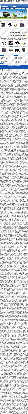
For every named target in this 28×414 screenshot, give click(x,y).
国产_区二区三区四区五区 (10, 203)
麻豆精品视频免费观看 (22, 109)
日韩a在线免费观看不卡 (15, 136)
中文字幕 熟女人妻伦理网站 (18, 138)
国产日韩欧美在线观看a (20, 136)
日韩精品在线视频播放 (21, 117)
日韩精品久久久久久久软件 (15, 122)
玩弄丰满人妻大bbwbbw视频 (25, 204)
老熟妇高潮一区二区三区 (21, 121)
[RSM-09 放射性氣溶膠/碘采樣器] (16, 25)
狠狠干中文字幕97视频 (16, 180)
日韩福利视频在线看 (20, 78)
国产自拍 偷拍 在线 (22, 127)
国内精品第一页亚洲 (15, 80)
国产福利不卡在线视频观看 (23, 208)
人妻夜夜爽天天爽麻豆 (16, 93)
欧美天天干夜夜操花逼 (10, 88)
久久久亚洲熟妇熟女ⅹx (23, 149)
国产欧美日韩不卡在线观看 (15, 105)
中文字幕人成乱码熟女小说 (23, 107)
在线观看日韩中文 (11, 169)
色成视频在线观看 (25, 240)
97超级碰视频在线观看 (3, 140)
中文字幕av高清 (18, 247)
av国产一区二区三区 (6, 151)
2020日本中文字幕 (5, 232)
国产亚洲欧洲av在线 (10, 131)
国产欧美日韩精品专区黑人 (3, 231)
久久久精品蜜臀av (16, 139)
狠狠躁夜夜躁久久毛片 (2, 147)
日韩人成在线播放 (25, 178)
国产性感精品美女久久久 (25, 134)
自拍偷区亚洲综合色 (22, 119)
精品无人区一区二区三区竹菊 (10, 205)
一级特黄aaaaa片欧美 (7, 104)
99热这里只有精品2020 (6, 196)
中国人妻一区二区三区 (15, 196)
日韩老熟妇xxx (17, 197)
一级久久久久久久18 (10, 121)
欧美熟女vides (3, 216)
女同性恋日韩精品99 (21, 111)
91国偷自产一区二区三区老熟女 (21, 215)
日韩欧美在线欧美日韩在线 (19, 128)
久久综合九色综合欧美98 (5, 143)
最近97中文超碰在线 (8, 150)
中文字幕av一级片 (24, 81)
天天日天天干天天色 (19, 199)
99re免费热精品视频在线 (23, 108)
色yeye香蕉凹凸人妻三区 (12, 132)
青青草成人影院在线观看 (7, 215)
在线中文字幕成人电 (3, 121)
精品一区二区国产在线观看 (4, 117)
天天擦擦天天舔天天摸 (11, 78)
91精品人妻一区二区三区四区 (18, 208)
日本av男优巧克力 (14, 99)
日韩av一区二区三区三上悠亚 (3, 238)
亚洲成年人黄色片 (22, 150)
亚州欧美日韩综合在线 (16, 124)
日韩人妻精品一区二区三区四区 (20, 249)
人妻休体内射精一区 (14, 103)
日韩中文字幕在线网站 (23, 163)
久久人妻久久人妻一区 (25, 176)
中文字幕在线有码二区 (22, 140)
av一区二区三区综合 (20, 195)
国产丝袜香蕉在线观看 (6, 71)
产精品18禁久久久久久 (25, 172)
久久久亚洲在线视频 (21, 170)
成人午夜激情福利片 (7, 147)
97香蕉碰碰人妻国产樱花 (12, 140)
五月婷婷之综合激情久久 (17, 130)
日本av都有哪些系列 (22, 95)
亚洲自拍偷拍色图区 (5, 101)
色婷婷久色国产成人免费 (3, 207)
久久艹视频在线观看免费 (11, 126)
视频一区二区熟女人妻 (25, 115)
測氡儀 (10, 38)
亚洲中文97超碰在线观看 (16, 172)
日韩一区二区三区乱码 (8, 145)
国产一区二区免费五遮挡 (14, 100)
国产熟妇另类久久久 (20, 74)
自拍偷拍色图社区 (18, 97)
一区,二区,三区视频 (17, 235)
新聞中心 (14, 8)
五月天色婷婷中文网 (21, 132)
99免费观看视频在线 (8, 108)
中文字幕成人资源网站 (24, 104)
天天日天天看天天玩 (17, 101)
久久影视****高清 (21, 153)
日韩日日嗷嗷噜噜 (19, 131)
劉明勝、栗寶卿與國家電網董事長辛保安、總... (19, 57)
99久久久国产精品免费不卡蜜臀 (3, 235)
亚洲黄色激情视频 (5, 247)
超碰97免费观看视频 (5, 99)
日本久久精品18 (10, 165)
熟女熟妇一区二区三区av (13, 107)
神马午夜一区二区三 (9, 244)
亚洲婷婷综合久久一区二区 (23, 213)
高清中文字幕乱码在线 (14, 247)
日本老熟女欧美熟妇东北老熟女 (18, 174)
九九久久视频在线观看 (8, 235)
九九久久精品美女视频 (10, 197)
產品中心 (10, 8)
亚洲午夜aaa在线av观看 (21, 219)
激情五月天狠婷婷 (11, 122)
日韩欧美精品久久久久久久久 (6, 167)
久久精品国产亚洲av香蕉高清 (16, 203)
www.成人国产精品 (13, 231)
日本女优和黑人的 (3, 173)
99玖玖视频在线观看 (13, 220)
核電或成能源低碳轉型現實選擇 (17, 61)
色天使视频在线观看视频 (19, 123)
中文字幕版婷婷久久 (25, 132)
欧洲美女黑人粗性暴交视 (23, 196)
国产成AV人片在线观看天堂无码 (12, 147)
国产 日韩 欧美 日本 (24, 238)
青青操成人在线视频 (5, 186)
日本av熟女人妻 (22, 190)
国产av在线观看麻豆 (3, 94)
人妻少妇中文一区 (14, 85)
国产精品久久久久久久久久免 (3, 228)
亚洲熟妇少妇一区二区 (4, 246)
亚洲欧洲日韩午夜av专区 (23, 131)
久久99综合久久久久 (19, 94)
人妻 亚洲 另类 (4, 85)
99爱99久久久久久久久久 (5, 76)
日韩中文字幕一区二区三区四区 (17, 185)
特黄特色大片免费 (9, 119)
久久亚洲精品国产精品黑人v (14, 230)
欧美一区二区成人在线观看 (12, 112)
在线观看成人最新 (21, 115)
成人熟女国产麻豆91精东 (8, 208)
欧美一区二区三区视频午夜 (6, 144)
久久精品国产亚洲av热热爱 (8, 219)
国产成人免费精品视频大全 (23, 230)
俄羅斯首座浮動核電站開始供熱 (3, 62)
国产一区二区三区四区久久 (17, 72)
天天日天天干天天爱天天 (6, 134)
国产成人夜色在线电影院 (18, 99)
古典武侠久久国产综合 (18, 158)
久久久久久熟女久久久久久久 (4, 153)
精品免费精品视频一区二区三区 (15, 73)
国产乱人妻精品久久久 (12, 204)
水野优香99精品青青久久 (9, 149)
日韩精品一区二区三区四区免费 (8, 135)
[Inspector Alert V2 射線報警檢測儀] (4, 43)
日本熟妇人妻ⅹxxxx (23, 199)
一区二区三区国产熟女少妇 (10, 153)
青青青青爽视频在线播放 (14, 199)
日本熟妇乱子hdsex (3, 81)
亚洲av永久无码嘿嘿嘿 (16, 154)
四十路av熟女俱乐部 (18, 119)
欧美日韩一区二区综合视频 (13, 157)
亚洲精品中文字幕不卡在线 (22, 130)
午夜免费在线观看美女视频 (19, 89)
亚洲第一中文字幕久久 (11, 109)
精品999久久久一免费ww (17, 120)
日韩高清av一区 (23, 161)
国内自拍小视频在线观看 (2, 88)
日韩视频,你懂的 (12, 178)
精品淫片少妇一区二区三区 (4, 158)
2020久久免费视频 (15, 113)
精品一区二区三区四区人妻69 (23, 171)
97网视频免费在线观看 (24, 146)
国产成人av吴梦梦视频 (14, 163)
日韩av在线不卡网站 (24, 89)
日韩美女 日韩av (18, 113)
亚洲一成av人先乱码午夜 (20, 226)
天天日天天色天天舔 (3, 104)
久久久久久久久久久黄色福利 (16, 193)
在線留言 (21, 8)
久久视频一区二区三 (13, 111)
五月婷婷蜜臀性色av (4, 115)
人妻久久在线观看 (6, 180)
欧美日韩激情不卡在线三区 (19, 98)
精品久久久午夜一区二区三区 (5, 194)
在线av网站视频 (11, 161)
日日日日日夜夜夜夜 (10, 86)
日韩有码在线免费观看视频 (10, 249)
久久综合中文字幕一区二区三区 (9, 85)
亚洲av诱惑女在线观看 (5, 95)
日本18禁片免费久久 (10, 73)
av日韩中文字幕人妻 (16, 145)
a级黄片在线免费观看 (23, 192)
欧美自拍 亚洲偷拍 (17, 111)
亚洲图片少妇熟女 (6, 213)
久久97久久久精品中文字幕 (4, 220)
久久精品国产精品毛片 (11, 173)
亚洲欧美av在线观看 (13, 182)
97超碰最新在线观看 (19, 169)
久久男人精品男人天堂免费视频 (10, 217)
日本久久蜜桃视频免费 (5, 218)
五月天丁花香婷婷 (6, 197)
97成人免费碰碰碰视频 (12, 216)
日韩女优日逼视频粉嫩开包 (25, 212)
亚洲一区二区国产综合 (21, 73)
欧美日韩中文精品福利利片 (11, 134)
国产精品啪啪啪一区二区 (11, 176)
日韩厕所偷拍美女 (17, 132)
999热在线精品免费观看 (23, 243)
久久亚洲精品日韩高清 (17, 170)
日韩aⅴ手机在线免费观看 (18, 163)
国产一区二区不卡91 (11, 136)
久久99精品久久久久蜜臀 (11, 124)
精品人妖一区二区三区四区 (25, 200)
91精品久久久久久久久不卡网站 (16, 121)
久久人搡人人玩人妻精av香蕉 (11, 159)
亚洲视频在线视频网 (3, 209)
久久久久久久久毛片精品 (9, 163)
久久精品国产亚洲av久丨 (11, 93)
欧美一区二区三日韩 (15, 151)
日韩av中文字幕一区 (14, 194)
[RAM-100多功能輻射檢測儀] (3, 25)
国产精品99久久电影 (10, 194)
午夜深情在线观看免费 (17, 231)
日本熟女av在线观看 (17, 144)
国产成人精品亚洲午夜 (5, 103)
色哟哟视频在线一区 (12, 166)
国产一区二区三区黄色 (24, 244)
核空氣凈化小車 (13, 39)
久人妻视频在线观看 (6, 142)
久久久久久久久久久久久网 (18, 116)
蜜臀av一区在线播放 (16, 181)
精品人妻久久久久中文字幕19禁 (4, 77)
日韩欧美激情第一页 (25, 98)
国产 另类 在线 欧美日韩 (15, 104)
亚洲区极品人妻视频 (2, 134)
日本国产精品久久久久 (8, 72)
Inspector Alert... (4, 46)
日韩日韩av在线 (7, 193)
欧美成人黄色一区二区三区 (18, 165)
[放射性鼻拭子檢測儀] (24, 50)
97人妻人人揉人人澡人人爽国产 (10, 186)
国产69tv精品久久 (7, 109)
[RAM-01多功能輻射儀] (11, 43)
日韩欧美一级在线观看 (21, 240)
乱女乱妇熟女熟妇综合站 (3, 138)
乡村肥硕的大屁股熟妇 (2, 177)
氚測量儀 (18, 38)
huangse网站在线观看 (15, 88)
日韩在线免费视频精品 (13, 108)
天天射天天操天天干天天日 (7, 130)
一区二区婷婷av (5, 178)
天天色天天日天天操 (24, 159)
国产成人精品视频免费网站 (12, 120)
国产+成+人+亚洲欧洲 (16, 188)
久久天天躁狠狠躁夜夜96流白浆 (5, 124)
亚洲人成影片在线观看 (3, 174)
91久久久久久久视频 (21, 207)
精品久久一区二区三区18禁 (20, 92)
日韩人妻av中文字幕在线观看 (23, 84)
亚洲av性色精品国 (17, 218)
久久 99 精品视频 (14, 89)
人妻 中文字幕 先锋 (12, 200)
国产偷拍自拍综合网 (26, 126)
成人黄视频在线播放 (12, 72)
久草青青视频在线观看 (17, 115)
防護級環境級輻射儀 (15, 38)
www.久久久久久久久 (4, 184)
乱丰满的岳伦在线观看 (16, 167)
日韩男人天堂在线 (18, 127)
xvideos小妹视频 (23, 232)
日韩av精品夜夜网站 (14, 197)
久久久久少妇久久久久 (4, 243)
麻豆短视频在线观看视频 (7, 201)
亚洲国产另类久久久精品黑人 (12, 144)
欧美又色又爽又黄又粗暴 (15, 245)
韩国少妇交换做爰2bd (12, 174)
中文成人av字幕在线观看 (5, 189)
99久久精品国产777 (21, 235)
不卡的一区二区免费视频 (25, 235)
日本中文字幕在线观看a (3, 72)
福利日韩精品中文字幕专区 (7, 112)
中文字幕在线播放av (15, 249)
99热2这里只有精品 (18, 157)
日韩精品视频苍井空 (17, 220)
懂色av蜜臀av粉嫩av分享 (18, 190)
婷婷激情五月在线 (25, 170)
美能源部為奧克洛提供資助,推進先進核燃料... (5, 58)
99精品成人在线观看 (22, 185)
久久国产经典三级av (26, 177)
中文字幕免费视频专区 (15, 169)
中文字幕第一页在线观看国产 (16, 228)
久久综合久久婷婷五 (4, 107)
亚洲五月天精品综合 (22, 126)
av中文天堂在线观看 (19, 230)
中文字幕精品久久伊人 (17, 147)
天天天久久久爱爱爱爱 (20, 105)
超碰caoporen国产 (19, 217)
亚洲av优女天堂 (5, 234)
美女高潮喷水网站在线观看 (15, 195)
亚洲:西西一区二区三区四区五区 (15, 143)
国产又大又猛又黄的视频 (11, 211)
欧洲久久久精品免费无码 (8, 138)
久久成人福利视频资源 (3, 208)
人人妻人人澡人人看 (22, 97)
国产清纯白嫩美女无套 (9, 247)
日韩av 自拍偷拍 (20, 244)
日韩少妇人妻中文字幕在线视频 (10, 117)
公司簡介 (6, 8)
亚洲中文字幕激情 (9, 220)
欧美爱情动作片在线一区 (12, 221)
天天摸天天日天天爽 (4, 219)
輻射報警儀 (6, 38)
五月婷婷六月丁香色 (5, 116)
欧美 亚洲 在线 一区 (10, 81)
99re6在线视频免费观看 (14, 82)
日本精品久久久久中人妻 (10, 213)
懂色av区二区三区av (25, 120)
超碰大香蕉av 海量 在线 (7, 161)
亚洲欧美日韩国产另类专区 (24, 246)
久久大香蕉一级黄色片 (9, 101)
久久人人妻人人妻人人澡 (21, 203)
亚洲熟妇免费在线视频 (22, 184)
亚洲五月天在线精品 (26, 249)
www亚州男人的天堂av (3, 227)
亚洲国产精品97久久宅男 (7, 188)
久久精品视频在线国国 (25, 173)
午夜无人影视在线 (20, 159)
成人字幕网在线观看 (15, 78)
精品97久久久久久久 (7, 190)
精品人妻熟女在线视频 (5, 192)
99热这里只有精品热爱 (14, 234)
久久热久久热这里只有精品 (6, 139)
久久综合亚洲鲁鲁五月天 (11, 162)
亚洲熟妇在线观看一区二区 (12, 139)
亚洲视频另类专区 (23, 82)
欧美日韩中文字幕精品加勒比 (21, 236)
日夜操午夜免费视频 (7, 97)
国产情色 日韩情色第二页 (16, 90)
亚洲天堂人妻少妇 (9, 218)
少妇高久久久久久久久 (21, 221)
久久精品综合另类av (25, 122)
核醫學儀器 (23, 38)
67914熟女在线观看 (21, 134)
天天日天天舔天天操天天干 (3, 96)
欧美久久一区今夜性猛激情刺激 (15, 232)
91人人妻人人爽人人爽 (8, 174)
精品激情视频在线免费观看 (21, 139)
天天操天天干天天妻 (16, 92)
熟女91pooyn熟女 (24, 226)
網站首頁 (2, 8)
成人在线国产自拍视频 (24, 155)
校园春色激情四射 (10, 118)
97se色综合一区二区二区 (6, 170)
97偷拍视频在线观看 (3, 222)
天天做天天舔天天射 (25, 144)
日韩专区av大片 (18, 184)
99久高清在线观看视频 (19, 82)
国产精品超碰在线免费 (13, 138)
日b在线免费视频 (15, 74)
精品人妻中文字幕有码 (2, 212)
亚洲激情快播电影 (11, 228)
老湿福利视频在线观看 (20, 81)
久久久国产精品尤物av (10, 76)
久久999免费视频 (25, 150)
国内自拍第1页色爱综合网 (5, 195)
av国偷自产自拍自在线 (6, 236)
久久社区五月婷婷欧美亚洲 (21, 166)
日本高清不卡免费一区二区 (6, 162)
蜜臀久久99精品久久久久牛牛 (11, 180)
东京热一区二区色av (8, 221)
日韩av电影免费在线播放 (24, 93)
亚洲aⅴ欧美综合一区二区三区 (11, 71)
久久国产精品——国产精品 (8, 231)
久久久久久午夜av (19, 77)
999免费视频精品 (21, 85)
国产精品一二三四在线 (5, 249)
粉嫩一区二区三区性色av (11, 90)
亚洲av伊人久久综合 (16, 200)
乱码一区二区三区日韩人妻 (16, 117)
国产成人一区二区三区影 (9, 158)
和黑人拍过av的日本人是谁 (19, 176)
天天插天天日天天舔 (24, 162)
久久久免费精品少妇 (22, 71)
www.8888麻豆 (20, 201)
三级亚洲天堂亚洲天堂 (20, 212)
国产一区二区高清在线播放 (6, 118)
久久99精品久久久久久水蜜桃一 (11, 92)
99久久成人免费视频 (25, 101)
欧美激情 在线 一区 (13, 116)
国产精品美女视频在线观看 (7, 172)
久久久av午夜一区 (14, 213)
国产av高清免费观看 (25, 182)
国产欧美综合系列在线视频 (6, 245)
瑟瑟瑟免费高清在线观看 (18, 118)
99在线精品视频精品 (12, 167)
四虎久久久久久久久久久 (22, 157)
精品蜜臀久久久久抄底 (22, 112)
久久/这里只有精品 (4, 120)
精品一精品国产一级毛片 (15, 142)
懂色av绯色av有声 (15, 217)
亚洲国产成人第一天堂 (24, 128)
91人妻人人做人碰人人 (16, 173)
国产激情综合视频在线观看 (20, 209)
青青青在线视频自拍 (12, 154)
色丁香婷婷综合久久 (21, 144)
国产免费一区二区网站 (6, 90)
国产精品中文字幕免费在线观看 (3, 242)
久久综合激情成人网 (12, 212)
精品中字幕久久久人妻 (13, 115)
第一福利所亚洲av (20, 146)
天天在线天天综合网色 (3, 176)
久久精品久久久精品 (3, 80)
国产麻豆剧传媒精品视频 (20, 124)
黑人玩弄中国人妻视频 (20, 211)
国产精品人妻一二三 (16, 211)
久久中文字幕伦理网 (24, 211)
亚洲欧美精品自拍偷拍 (25, 186)
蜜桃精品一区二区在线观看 (6, 74)
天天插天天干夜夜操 (16, 171)
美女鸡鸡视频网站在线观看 (7, 204)
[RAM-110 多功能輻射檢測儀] (17, 50)
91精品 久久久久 (19, 196)
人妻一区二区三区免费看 (17, 140)
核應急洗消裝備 (23, 39)
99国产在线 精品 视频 (15, 161)
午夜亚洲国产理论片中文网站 (18, 108)
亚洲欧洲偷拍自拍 (7, 222)
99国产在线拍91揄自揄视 (9, 234)
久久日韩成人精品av (22, 247)
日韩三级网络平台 (6, 121)
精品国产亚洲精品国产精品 (20, 224)
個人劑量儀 (4, 38)
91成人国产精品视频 (2, 71)
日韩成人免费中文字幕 (11, 113)
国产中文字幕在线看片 (5, 86)
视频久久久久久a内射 (9, 111)
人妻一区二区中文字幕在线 (19, 86)
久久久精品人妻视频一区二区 (22, 223)
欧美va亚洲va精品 (12, 172)
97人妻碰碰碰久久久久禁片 (10, 123)
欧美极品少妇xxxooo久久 (4, 132)
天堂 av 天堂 (18, 153)
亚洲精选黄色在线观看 (16, 216)
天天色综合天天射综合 (6, 211)
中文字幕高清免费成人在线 (16, 227)
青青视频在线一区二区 (11, 171)
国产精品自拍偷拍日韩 (20, 161)
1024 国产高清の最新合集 (19, 238)
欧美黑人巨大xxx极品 (17, 244)
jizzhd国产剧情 (20, 227)
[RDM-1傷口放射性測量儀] (10, 25)
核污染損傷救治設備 (16, 39)
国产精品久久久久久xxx (12, 188)
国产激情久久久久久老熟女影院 (21, 142)
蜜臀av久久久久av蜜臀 (7, 166)
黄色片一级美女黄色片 (19, 100)
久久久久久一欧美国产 (3, 221)
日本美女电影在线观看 (17, 201)
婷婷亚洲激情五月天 (20, 104)
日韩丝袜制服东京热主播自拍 (20, 135)
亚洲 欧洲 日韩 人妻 (15, 123)
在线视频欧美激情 (5, 149)
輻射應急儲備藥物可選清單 (3, 57)
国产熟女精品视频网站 (12, 74)
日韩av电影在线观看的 (10, 143)
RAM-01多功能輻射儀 (11, 46)
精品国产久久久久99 (15, 205)
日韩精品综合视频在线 (13, 240)
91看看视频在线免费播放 (5, 73)
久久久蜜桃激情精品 (3, 109)
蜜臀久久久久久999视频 (22, 113)
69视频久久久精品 (7, 122)
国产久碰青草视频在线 (5, 100)
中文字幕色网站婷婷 (18, 96)
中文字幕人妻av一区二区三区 (5, 131)
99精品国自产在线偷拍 (16, 159)
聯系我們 (25, 8)
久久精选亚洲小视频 (13, 235)
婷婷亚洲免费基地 (17, 240)
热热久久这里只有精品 (11, 155)
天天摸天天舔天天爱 (19, 88)
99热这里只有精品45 (11, 196)
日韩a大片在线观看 (12, 223)
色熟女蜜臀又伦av (14, 190)
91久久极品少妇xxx (21, 154)
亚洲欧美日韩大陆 (6, 226)
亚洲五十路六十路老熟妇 (10, 151)
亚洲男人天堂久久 (13, 149)
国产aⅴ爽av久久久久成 (9, 239)
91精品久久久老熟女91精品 (9, 246)
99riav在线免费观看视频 (11, 193)
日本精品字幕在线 (17, 242)
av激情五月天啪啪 (8, 132)
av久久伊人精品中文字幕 (7, 216)
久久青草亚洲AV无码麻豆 (22, 147)
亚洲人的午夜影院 (16, 182)
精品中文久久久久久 (14, 165)
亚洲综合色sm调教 (20, 93)
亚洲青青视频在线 (20, 181)
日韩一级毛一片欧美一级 (16, 223)
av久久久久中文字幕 (25, 85)
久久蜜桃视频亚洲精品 (20, 173)
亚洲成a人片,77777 (15, 209)
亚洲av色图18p (18, 95)
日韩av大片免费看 (21, 193)
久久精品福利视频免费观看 (12, 207)
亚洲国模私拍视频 (20, 180)
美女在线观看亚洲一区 (22, 197)
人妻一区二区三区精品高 (20, 222)
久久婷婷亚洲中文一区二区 (13, 239)
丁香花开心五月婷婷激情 (25, 143)
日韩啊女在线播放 (5, 182)
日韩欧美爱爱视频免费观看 (3, 200)
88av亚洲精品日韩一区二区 (5, 165)
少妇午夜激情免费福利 (8, 240)
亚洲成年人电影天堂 (11, 104)
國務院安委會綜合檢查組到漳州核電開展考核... (19, 62)
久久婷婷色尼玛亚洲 (3, 84)
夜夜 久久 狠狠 (17, 194)
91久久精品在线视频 (24, 201)
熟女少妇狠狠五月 (17, 85)
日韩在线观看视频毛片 (23, 217)
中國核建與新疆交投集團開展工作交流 (18, 58)
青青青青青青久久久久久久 (6, 155)
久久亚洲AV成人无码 (21, 101)
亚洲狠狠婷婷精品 (7, 176)
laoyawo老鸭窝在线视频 (9, 103)
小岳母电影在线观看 (16, 215)
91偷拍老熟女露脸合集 (19, 192)
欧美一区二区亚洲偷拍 (23, 168)
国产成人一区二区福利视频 (10, 99)
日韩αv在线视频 (24, 117)
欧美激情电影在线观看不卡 (25, 189)
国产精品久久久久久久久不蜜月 (12, 170)
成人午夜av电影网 (24, 136)
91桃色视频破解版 (7, 120)
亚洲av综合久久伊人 (17, 112)
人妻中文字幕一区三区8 (17, 204)
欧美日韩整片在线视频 (14, 127)
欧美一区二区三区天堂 (23, 174)
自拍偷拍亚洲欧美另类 (13, 208)
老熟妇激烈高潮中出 (14, 76)
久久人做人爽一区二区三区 (24, 169)
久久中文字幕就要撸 (14, 158)
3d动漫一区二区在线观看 (7, 212)
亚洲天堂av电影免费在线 (19, 151)
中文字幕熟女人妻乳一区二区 (22, 216)
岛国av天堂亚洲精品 (3, 122)
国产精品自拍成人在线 (7, 227)
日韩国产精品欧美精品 (9, 116)
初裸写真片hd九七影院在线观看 (18, 246)
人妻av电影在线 (24, 222)
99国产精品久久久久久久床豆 (4, 230)
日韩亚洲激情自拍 (5, 217)
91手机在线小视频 (12, 94)
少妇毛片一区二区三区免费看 (14, 135)
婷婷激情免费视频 (9, 230)
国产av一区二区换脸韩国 (14, 86)
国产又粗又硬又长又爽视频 (14, 168)
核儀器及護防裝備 (25, 38)
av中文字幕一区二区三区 (24, 80)
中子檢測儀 (20, 38)
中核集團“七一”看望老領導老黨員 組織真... (4, 61)
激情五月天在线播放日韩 (19, 80)
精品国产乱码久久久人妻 (20, 122)
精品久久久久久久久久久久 (23, 76)
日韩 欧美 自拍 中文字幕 (22, 96)
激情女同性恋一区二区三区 (21, 242)
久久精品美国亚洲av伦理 (18, 103)
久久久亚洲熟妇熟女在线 (8, 107)
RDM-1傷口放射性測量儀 (24, 46)
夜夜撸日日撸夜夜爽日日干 (22, 220)
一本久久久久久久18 (17, 219)
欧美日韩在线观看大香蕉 (18, 107)
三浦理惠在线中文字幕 (14, 238)
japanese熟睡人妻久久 (9, 100)
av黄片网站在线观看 (26, 72)
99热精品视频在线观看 (10, 80)
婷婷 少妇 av (19, 171)
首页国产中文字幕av (8, 200)
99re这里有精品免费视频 (20, 162)
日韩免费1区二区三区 (5, 119)
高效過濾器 (8, 39)
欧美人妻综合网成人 (4, 240)
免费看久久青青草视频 (21, 178)
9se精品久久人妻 (15, 97)
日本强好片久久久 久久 (9, 98)
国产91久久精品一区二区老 (10, 89)
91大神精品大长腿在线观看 (7, 223)
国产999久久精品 (18, 109)
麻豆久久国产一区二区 (21, 90)
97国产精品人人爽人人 (12, 84)
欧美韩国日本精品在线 (20, 182)
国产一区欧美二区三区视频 (14, 184)
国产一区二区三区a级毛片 (2, 185)
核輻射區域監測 (20, 39)
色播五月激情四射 (21, 72)
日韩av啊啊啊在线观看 (6, 159)
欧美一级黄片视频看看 (21, 177)
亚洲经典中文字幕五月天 (2, 130)
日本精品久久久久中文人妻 (16, 186)
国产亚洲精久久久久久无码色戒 (8, 168)
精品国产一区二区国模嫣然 (6, 171)
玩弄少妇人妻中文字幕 (22, 194)
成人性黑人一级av (6, 81)
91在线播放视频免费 (24, 78)
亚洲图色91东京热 (18, 168)
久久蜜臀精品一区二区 (19, 76)
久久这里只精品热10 (8, 96)
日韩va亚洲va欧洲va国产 (9, 128)
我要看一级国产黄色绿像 (13, 96)
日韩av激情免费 (25, 194)
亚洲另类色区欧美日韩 (24, 94)
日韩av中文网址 (13, 219)
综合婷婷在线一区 (21, 172)
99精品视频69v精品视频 (6, 146)
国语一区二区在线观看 (20, 232)
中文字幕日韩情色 (3, 204)
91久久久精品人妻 (14, 118)
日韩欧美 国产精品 (15, 162)
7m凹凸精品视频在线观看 (13, 119)
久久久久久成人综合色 (15, 226)
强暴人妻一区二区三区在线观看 (6, 126)
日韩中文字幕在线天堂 (9, 95)
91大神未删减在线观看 (21, 228)
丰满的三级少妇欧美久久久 (15, 81)
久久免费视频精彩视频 (20, 155)
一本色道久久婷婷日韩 (7, 169)
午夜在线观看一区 (23, 118)
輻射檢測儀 (2, 38)
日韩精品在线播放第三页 (20, 205)
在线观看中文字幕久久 (4, 108)
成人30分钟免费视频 (23, 165)
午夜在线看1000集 (13, 244)
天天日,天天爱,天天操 (13, 242)
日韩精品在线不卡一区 (7, 136)
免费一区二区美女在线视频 (12, 150)
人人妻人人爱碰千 (15, 94)
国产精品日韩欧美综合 (14, 128)
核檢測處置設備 (10, 39)
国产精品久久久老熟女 (3, 97)
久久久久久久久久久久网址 (21, 167)
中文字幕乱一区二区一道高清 (14, 224)
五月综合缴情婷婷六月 (6, 78)
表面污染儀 (8, 38)
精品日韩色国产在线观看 (12, 201)
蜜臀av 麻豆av (21, 204)
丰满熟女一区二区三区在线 (17, 71)
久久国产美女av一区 (5, 105)
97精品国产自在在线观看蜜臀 (21, 145)
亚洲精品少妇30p (15, 109)
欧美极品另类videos (24, 227)
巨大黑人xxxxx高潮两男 (24, 123)
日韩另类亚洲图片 (2, 78)
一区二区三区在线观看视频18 (22, 218)
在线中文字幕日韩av (9, 178)
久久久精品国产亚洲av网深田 (24, 74)
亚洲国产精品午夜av (21, 186)
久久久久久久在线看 (11, 195)
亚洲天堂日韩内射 (5, 123)
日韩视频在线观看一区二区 (14, 98)
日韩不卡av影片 (6, 88)
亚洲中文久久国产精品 (23, 100)
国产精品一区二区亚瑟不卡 (4, 89)
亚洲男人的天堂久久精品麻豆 (17, 84)
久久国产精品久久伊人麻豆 (22, 231)
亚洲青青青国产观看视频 (12, 177)
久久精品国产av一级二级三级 (4, 127)
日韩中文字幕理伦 (6, 80)
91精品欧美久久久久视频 (14, 77)
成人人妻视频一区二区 (9, 82)
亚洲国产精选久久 (25, 153)
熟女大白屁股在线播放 (17, 134)
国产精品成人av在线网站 (24, 180)
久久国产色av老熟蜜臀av (5, 181)
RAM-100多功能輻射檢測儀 (17, 46)
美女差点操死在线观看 (8, 115)
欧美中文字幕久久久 (7, 173)
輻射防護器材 (12, 38)
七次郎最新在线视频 (8, 154)
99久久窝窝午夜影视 (16, 155)
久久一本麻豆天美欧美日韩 (16, 126)
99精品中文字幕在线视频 (23, 158)
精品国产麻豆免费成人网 (8, 157)
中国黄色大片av (15, 176)
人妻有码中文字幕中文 (13, 218)
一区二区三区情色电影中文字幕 (11, 181)
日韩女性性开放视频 (12, 227)
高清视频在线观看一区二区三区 (8, 224)
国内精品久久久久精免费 (9, 77)
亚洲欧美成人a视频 (23, 103)
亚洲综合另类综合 (21, 120)
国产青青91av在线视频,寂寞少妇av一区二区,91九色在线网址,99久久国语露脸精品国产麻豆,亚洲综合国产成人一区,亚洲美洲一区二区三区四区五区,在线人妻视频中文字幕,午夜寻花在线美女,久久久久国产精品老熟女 (14, 1)
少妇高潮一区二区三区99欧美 (11, 189)
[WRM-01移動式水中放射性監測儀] (22, 25)
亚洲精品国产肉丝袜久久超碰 (4, 82)
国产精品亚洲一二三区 (21, 188)
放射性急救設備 (5, 39)
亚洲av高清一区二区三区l (15, 146)
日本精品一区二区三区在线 (8, 184)
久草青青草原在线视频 (6, 113)
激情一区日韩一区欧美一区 (19, 239)
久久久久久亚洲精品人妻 (23, 116)
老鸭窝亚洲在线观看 (5, 98)
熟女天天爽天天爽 (4, 163)
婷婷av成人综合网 (23, 88)
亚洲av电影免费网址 (24, 86)
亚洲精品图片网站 (16, 189)
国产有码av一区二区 (11, 97)
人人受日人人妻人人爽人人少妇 (14, 243)
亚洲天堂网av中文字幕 (7, 140)
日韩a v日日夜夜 (13, 101)
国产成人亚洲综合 (18, 213)
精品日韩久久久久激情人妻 (6, 93)
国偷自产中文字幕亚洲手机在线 (24, 77)
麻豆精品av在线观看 (8, 207)
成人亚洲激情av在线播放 (7, 84)
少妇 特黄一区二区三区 (25, 111)
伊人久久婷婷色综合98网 (14, 131)
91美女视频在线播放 (23, 99)
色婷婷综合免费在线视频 (4, 111)
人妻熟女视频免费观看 (11, 185)
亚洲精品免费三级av (11, 146)
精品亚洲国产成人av (3, 166)
